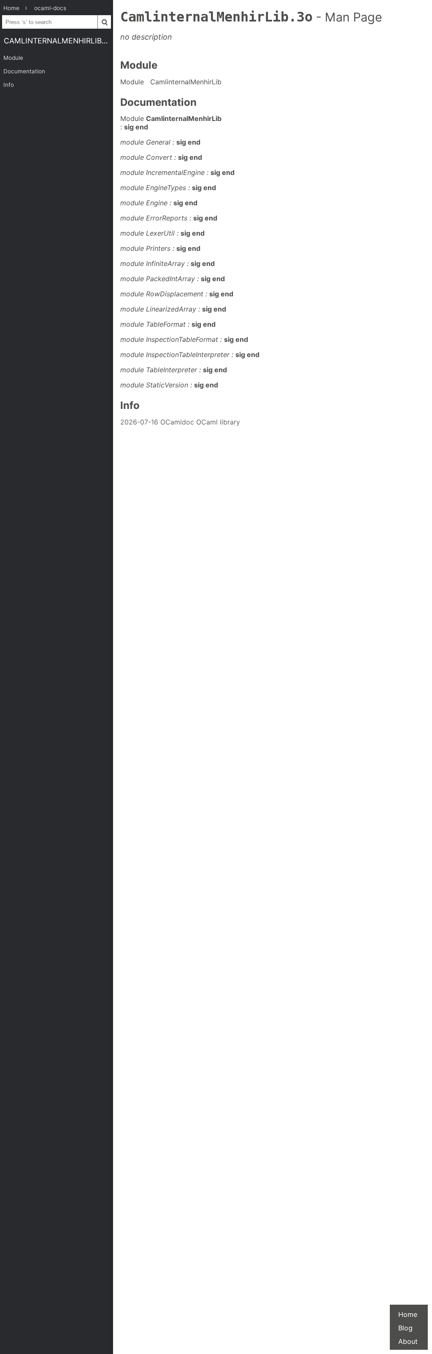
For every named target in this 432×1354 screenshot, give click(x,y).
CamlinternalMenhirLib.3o (58, 40)
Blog (405, 1328)
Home (407, 1314)
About (408, 1341)
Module (13, 57)
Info (8, 84)
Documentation (24, 71)
